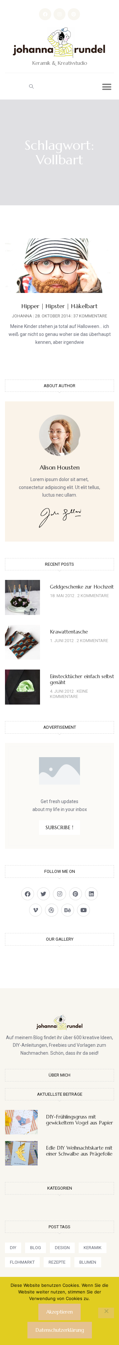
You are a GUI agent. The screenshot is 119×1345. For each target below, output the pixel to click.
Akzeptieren (59, 1312)
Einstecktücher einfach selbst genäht (82, 679)
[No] (106, 1313)
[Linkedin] (91, 893)
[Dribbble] (51, 910)
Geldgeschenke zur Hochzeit (82, 587)
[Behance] (67, 910)
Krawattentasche (69, 632)
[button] (31, 86)
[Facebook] (45, 14)
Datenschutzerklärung (59, 1330)
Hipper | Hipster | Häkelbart (59, 306)
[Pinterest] (74, 14)
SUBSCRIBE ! (59, 827)
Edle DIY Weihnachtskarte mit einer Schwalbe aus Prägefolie (79, 1151)
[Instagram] (59, 14)
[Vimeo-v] (35, 910)
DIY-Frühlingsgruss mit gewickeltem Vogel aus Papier (79, 1120)
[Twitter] (43, 893)
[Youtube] (83, 910)
